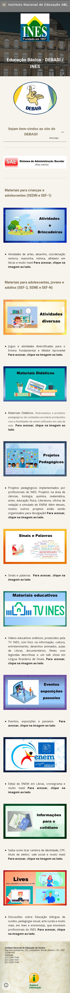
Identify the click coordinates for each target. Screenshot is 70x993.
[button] (4, 4)
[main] (35, 63)
